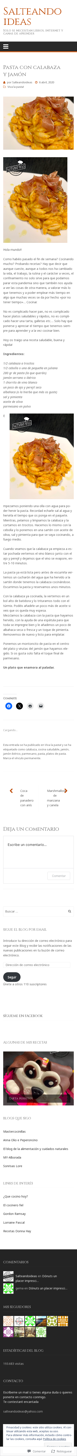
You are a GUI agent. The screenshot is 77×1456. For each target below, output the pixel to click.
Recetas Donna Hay (17, 1231)
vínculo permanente (27, 758)
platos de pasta (56, 754)
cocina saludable (48, 749)
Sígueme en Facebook (23, 1016)
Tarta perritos (21, 1098)
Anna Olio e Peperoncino (20, 1140)
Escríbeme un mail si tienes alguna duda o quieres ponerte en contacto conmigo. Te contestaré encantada (37, 1397)
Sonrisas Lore (12, 1166)
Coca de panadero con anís (27, 798)
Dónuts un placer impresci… (48, 1288)
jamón (65, 749)
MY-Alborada (12, 1157)
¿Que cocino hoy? (15, 1196)
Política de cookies (54, 1439)
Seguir (12, 977)
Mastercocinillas (14, 1131)
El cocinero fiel (13, 1205)
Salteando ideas (32, 16)
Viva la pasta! (15, 87)
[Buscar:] (38, 911)
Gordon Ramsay (14, 1214)
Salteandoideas (22, 82)
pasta (41, 754)
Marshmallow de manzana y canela (56, 798)
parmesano (29, 754)
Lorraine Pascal (14, 1222)
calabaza (31, 749)
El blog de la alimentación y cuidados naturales (35, 1149)
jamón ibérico (12, 754)
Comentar (59, 876)
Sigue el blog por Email (25, 929)
